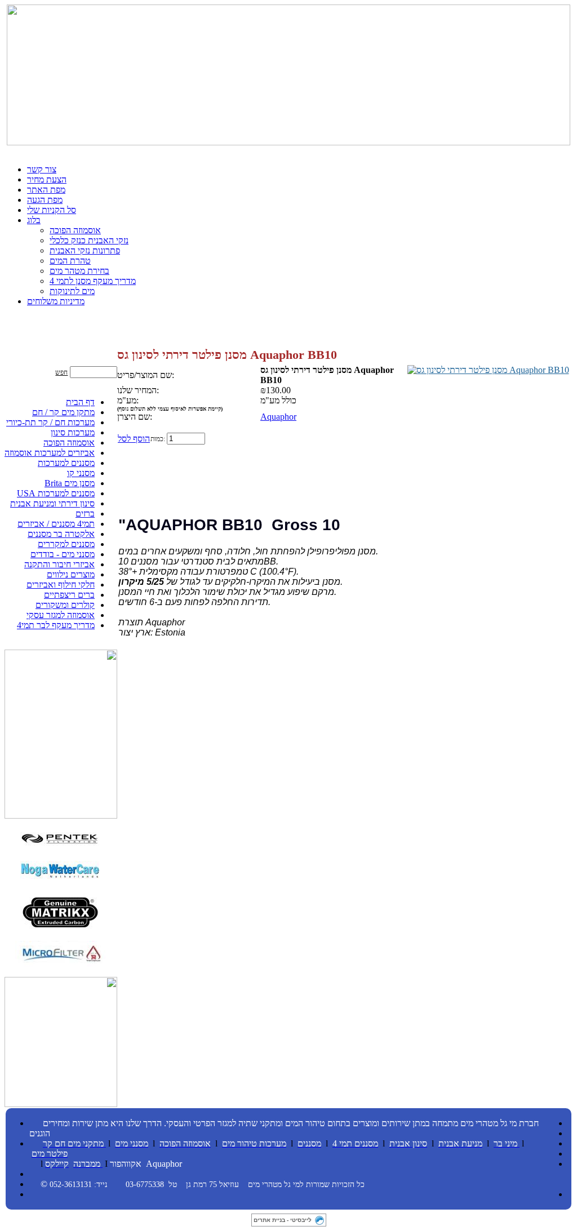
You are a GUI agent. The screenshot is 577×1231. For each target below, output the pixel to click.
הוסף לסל (134, 438)
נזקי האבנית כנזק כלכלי (89, 240)
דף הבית (80, 402)
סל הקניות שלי (51, 210)
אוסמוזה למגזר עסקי (60, 615)
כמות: (157, 439)
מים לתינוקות (72, 291)
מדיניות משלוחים (56, 301)
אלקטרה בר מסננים (61, 534)
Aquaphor (278, 416)
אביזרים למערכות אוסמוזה (50, 452)
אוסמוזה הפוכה (75, 230)
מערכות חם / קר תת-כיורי (50, 422)
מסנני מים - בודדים (62, 554)
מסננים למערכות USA (56, 493)
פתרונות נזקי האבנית (85, 250)
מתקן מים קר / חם (63, 412)
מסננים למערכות (66, 463)
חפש (61, 372)
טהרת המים (70, 260)
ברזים (85, 513)
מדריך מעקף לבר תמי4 (56, 625)
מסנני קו (81, 473)
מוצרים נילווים (71, 574)
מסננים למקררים (66, 544)
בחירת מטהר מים (79, 270)
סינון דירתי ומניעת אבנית (52, 503)
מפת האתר (46, 189)
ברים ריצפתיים (69, 594)
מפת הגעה (45, 200)
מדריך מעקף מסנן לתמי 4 (93, 281)
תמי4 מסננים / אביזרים (56, 523)
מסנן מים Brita (70, 483)
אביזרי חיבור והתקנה (59, 564)
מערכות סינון (73, 432)
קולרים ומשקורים (65, 605)
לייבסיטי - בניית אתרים (283, 1220)
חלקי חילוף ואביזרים (60, 584)
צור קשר (41, 169)
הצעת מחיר (46, 179)
